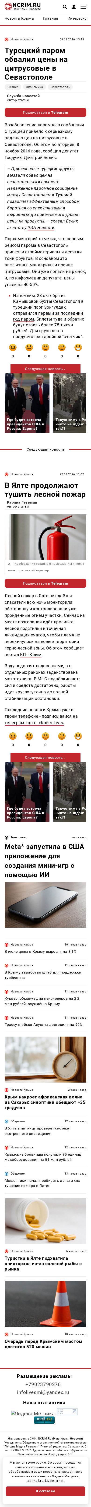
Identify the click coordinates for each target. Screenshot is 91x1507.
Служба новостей (23, 96)
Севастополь (60, 87)
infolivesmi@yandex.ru (43, 1392)
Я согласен (45, 1491)
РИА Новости (41, 227)
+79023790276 (43, 1384)
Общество (18, 1121)
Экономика (34, 87)
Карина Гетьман (22, 502)
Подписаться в (45, 112)
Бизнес (12, 87)
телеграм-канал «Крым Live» (34, 722)
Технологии (19, 837)
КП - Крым (31, 654)
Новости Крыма (22, 39)
